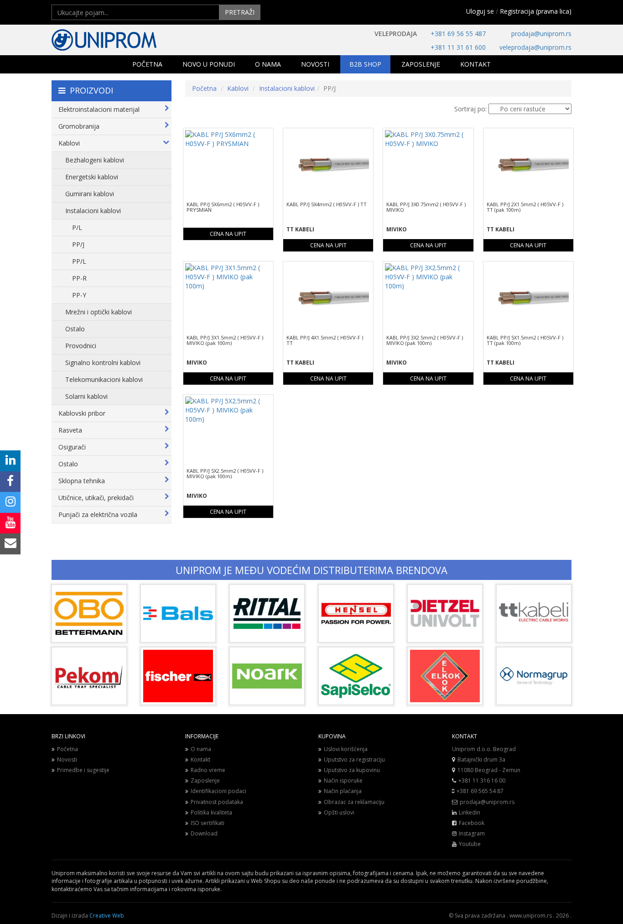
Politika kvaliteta (211, 812)
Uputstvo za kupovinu (352, 770)
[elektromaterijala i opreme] (134, 40)
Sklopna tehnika (81, 480)
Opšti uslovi (339, 812)
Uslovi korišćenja (346, 749)
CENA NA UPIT (228, 234)
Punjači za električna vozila (97, 514)
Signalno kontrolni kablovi (102, 362)
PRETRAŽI (239, 12)
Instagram (472, 833)
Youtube (470, 844)
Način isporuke (343, 780)
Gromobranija (78, 126)
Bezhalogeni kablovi (94, 160)
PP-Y (79, 295)
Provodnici (80, 345)
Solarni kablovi (86, 396)
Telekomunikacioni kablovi (104, 379)
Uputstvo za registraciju (354, 759)
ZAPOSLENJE (420, 64)
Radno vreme (208, 770)
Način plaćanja (343, 791)
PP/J (78, 244)
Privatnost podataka (217, 802)
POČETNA (147, 64)
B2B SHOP (365, 64)
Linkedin (469, 812)
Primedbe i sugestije (83, 770)
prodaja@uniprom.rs (541, 33)
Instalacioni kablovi (93, 210)
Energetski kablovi (91, 176)
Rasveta (70, 430)
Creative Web (106, 915)
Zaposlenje (205, 780)
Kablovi (69, 143)
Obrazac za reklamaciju (354, 802)
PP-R (79, 278)
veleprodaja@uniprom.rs (535, 47)
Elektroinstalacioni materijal (99, 109)
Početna (204, 88)
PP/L (79, 261)
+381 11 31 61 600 (458, 47)
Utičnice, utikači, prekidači (96, 497)
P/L (77, 227)
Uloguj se (480, 11)
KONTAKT (475, 64)
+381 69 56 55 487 (458, 33)
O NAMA (268, 64)
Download (204, 833)
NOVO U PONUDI (208, 64)
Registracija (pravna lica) (535, 11)
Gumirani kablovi (89, 193)
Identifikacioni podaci (218, 791)
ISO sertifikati (207, 823)
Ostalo (75, 328)
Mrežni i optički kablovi (98, 312)
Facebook (471, 823)
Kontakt (200, 759)
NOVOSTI (315, 64)
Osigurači (72, 447)
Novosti (67, 759)
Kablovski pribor (81, 413)
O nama (201, 749)
